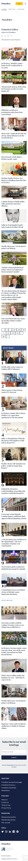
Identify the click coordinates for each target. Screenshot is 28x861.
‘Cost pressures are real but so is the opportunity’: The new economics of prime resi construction (13, 542)
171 (8, 333)
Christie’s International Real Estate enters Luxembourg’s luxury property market (12, 269)
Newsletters (5, 790)
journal (4, 9)
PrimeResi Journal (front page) (11, 782)
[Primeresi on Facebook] (14, 831)
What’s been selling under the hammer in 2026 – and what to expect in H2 (13, 677)
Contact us (5, 802)
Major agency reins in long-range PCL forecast (12, 391)
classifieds (20, 9)
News (2, 60)
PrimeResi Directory (8, 785)
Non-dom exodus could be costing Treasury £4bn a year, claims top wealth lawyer (12, 625)
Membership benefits (8, 817)
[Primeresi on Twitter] (2, 831)
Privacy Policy (10, 765)
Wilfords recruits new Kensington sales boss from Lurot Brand (12, 112)
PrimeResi (12, 32)
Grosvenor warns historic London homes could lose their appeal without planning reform (13, 516)
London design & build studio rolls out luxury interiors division (12, 203)
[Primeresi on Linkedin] (10, 831)
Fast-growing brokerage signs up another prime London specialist (13, 320)
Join (19, 3)
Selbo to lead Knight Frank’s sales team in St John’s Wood (12, 226)
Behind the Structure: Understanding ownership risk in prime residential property (13, 491)
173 (18, 333)
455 (4, 336)
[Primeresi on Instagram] (6, 831)
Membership (5, 813)
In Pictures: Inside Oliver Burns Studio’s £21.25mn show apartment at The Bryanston (13, 415)
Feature (3, 130)
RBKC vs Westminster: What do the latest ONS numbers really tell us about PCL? (13, 440)
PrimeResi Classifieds (8, 788)
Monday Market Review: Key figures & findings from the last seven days (13, 180)
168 (19, 329)
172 (13, 333)
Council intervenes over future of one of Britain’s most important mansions (13, 592)
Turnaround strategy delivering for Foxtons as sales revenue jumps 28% (13, 89)
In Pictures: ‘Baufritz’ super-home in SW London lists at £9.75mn (12, 65)
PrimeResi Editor (9, 29)
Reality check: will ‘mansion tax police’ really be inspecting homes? (13, 466)
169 (23, 329)
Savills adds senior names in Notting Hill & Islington (12, 368)
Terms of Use (5, 805)
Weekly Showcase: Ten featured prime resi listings (13, 247)
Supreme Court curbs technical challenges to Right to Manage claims (13, 726)
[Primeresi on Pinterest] (17, 831)
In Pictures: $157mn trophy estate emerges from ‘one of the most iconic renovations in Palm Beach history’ (14, 651)
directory (11, 9)
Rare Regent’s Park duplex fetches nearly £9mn (11, 158)
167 (14, 329)
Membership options (8, 820)
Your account (5, 822)
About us (4, 799)
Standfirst (14, 858)
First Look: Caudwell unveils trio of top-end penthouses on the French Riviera (13, 135)
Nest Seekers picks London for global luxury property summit (13, 568)
